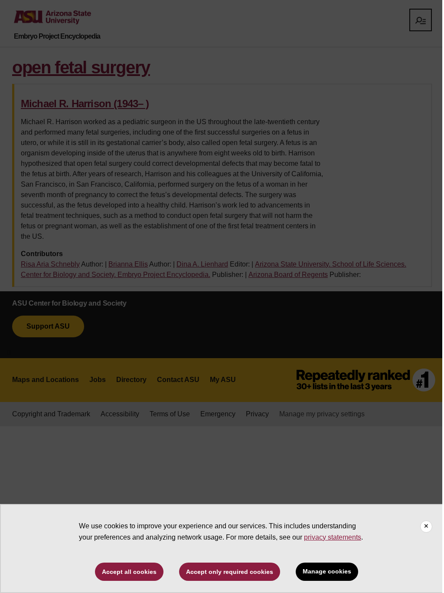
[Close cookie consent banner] (426, 527)
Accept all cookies (129, 571)
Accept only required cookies (229, 571)
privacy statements (332, 537)
